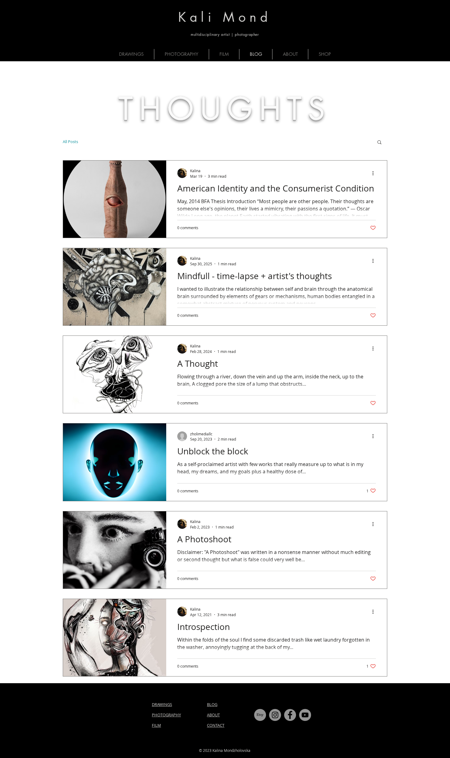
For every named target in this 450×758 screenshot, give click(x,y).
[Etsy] (260, 715)
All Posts (70, 141)
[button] (379, 142)
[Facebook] (290, 715)
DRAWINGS (162, 704)
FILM (156, 725)
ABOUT (213, 715)
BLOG (212, 704)
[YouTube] (305, 715)
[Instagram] (275, 715)
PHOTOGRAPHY (166, 715)
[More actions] (375, 173)
